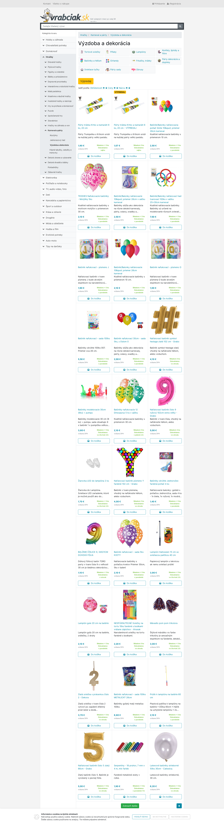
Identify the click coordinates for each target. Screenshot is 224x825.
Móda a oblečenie (54, 223)
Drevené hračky (54, 62)
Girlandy (114, 60)
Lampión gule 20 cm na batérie (93, 623)
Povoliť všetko (141, 817)
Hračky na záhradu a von (59, 125)
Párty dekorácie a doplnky (171, 61)
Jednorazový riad (57, 140)
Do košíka (95, 156)
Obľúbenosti (96, 88)
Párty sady (115, 69)
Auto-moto (51, 240)
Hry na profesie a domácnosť (60, 106)
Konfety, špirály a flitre (170, 52)
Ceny (110, 88)
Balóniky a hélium (93, 60)
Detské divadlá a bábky (58, 162)
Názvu (122, 88)
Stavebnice (52, 121)
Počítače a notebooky (57, 183)
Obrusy (139, 69)
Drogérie (50, 217)
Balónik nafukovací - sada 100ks (94, 338)
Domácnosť (51, 51)
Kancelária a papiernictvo (58, 200)
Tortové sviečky (92, 52)
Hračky (49, 57)
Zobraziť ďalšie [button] (130, 806)
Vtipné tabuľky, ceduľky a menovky (60, 151)
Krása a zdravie (53, 212)
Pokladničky (53, 167)
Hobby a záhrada (54, 39)
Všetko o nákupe (61, 3)
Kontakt (47, 3)
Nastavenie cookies (179, 817)
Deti (48, 194)
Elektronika (51, 177)
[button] (179, 805)
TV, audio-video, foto (56, 189)
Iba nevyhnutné (159, 817)
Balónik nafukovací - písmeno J (93, 267)
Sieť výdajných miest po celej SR (103, 20)
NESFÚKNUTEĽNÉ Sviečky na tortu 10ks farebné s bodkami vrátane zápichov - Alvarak (128, 626)
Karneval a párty (55, 130)
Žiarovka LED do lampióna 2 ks (93, 480)
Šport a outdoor (54, 206)
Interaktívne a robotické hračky (61, 86)
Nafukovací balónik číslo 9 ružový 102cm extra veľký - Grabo (163, 412)
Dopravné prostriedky (57, 82)
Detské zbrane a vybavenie (59, 157)
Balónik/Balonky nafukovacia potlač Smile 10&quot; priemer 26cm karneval (165, 128)
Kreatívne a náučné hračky (59, 96)
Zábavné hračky (55, 172)
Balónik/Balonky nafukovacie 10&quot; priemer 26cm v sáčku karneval (129, 199)
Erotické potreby (54, 235)
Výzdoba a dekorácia (59, 145)
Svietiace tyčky (91, 69)
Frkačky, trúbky (143, 60)
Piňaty (113, 52)
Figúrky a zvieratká (56, 72)
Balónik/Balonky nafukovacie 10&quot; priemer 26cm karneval (128, 270)
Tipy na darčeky (54, 246)
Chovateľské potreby (56, 45)
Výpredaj (85, 81)
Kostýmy (54, 135)
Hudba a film (52, 229)
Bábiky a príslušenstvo (57, 77)
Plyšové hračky (54, 67)
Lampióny (141, 52)
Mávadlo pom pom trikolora (163, 623)
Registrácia (175, 3)
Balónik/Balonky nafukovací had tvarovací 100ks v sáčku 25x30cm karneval (165, 199)
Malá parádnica (54, 91)
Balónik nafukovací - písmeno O (165, 267)
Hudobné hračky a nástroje (59, 101)
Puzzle (51, 111)
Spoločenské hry (55, 116)
